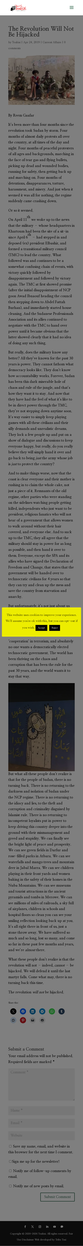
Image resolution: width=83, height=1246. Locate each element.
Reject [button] (55, 628)
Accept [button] (41, 628)
